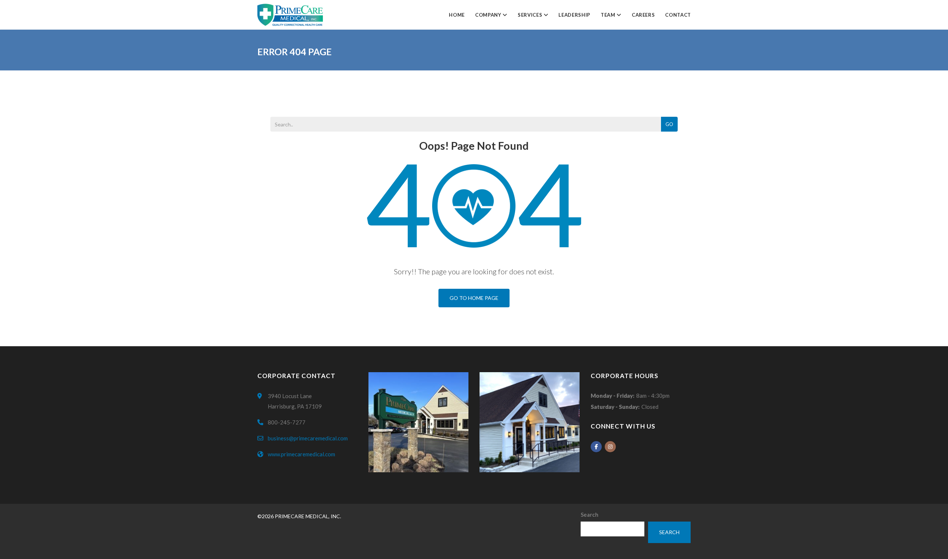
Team (609, 15)
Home (457, 15)
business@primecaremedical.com (308, 438)
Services (531, 15)
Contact (678, 15)
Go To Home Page (474, 298)
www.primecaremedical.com (301, 454)
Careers (643, 15)
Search (589, 514)
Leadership (574, 15)
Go (669, 124)
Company (489, 15)
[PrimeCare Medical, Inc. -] (290, 15)
